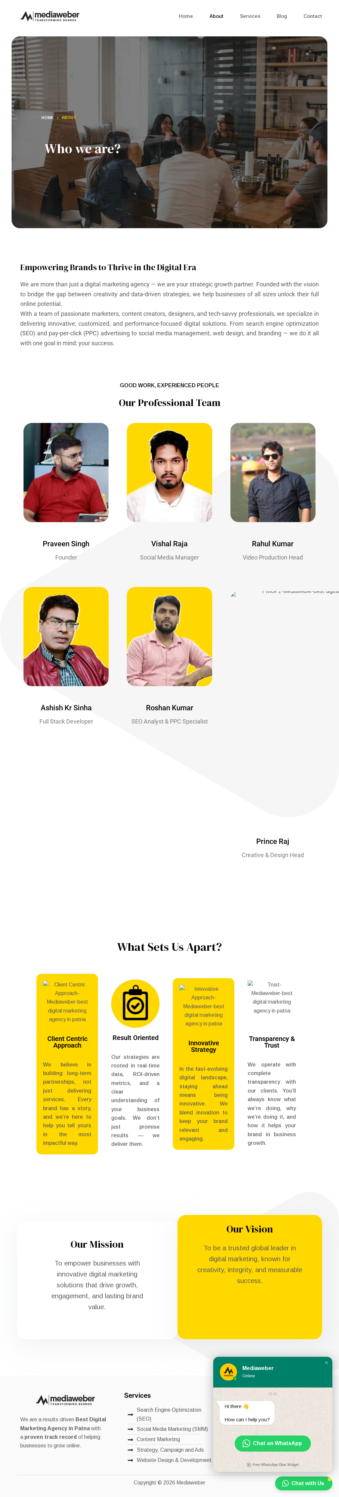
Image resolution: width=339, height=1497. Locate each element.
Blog (282, 16)
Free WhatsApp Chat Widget (276, 1465)
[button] (326, 1362)
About (216, 16)
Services (250, 16)
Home (186, 16)
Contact (313, 16)
